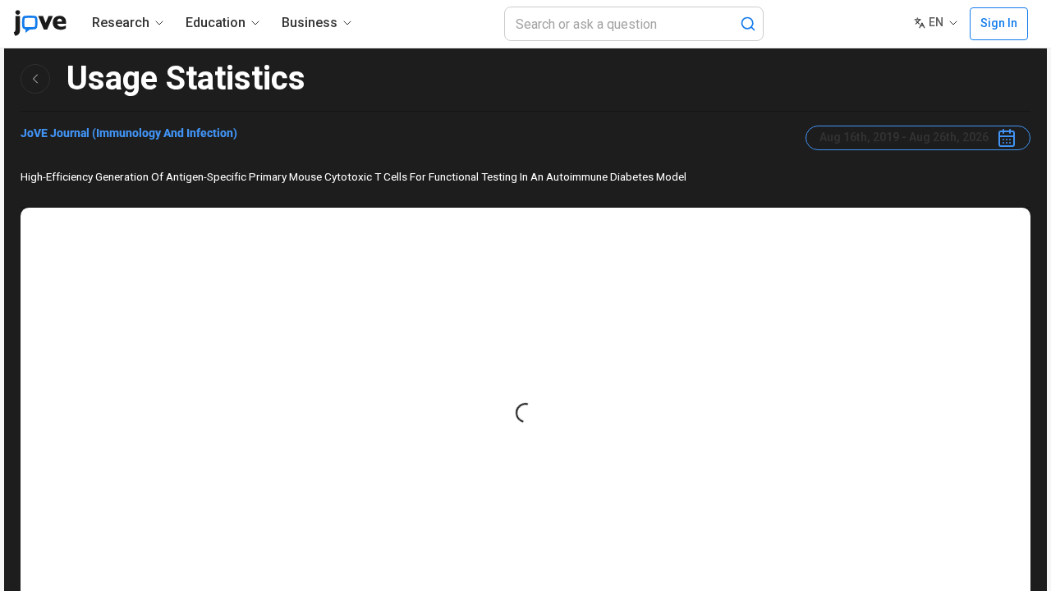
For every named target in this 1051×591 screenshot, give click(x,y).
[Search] (748, 24)
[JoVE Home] (40, 23)
